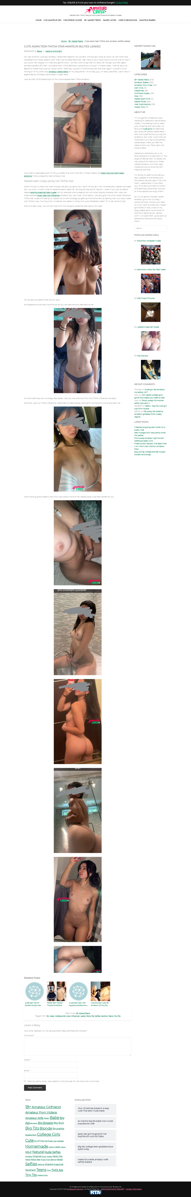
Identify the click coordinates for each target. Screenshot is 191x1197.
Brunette (58, 1128)
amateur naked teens (58, 72)
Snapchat (58, 1164)
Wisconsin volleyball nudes (149, 241)
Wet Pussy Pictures (146, 298)
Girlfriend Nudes (141, 93)
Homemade (36, 1146)
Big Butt (59, 1123)
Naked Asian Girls (142, 99)
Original (37, 1156)
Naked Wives (140, 102)
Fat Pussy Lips (51, 1141)
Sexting (104, 1016)
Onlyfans (28, 1156)
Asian (52, 1016)
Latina (51, 1147)
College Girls (60, 1016)
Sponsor (30, 1170)
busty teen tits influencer (48, 195)
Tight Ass (57, 1170)
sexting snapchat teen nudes (43, 192)
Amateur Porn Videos (41, 1112)
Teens (110, 1016)
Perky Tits (90, 1016)
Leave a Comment (53, 51)
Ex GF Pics (39, 1141)
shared (49, 1164)
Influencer (75, 1016)
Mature (63, 1147)
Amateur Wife (34, 1118)
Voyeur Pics (139, 107)
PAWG (44, 1156)
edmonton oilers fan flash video (151, 270)
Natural (38, 1152)
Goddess (60, 1141)
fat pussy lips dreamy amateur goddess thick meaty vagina (148, 414)
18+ (48, 1016)
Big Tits (32, 1128)
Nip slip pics (142, 356)
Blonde (46, 1128)
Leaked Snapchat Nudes (148, 327)
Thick (49, 1170)
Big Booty (33, 1123)
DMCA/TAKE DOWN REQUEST (112, 1189)
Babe (54, 1118)
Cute (68, 1016)
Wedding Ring (42, 1175)
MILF (28, 1152)
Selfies (97, 1016)
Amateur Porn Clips (143, 85)
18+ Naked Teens (75, 41)
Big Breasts (45, 1123)
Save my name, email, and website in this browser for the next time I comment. (64, 1081)
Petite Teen (36, 1160)
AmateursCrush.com (75, 1189)
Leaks (83, 1016)
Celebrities (139, 91)
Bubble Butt (31, 1135)
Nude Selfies (52, 1152)
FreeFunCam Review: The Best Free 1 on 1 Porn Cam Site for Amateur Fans (150, 446)
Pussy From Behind (48, 1159)
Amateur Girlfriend (46, 1107)
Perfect (49, 1156)
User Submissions (142, 104)
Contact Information (134, 1189)
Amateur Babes (141, 82)
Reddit (60, 1160)
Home (64, 41)
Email (27, 1071)
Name (27, 1060)
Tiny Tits (117, 1016)
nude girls (147, 129)
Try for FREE (122, 3)
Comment (29, 1036)
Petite (27, 1159)
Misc (136, 96)
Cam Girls (138, 88)
